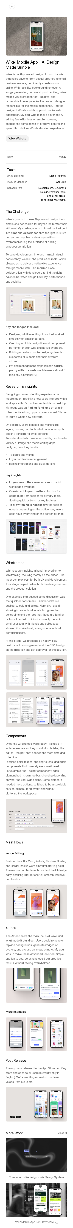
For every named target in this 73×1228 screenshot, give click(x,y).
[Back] (12, 6)
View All (62, 1133)
